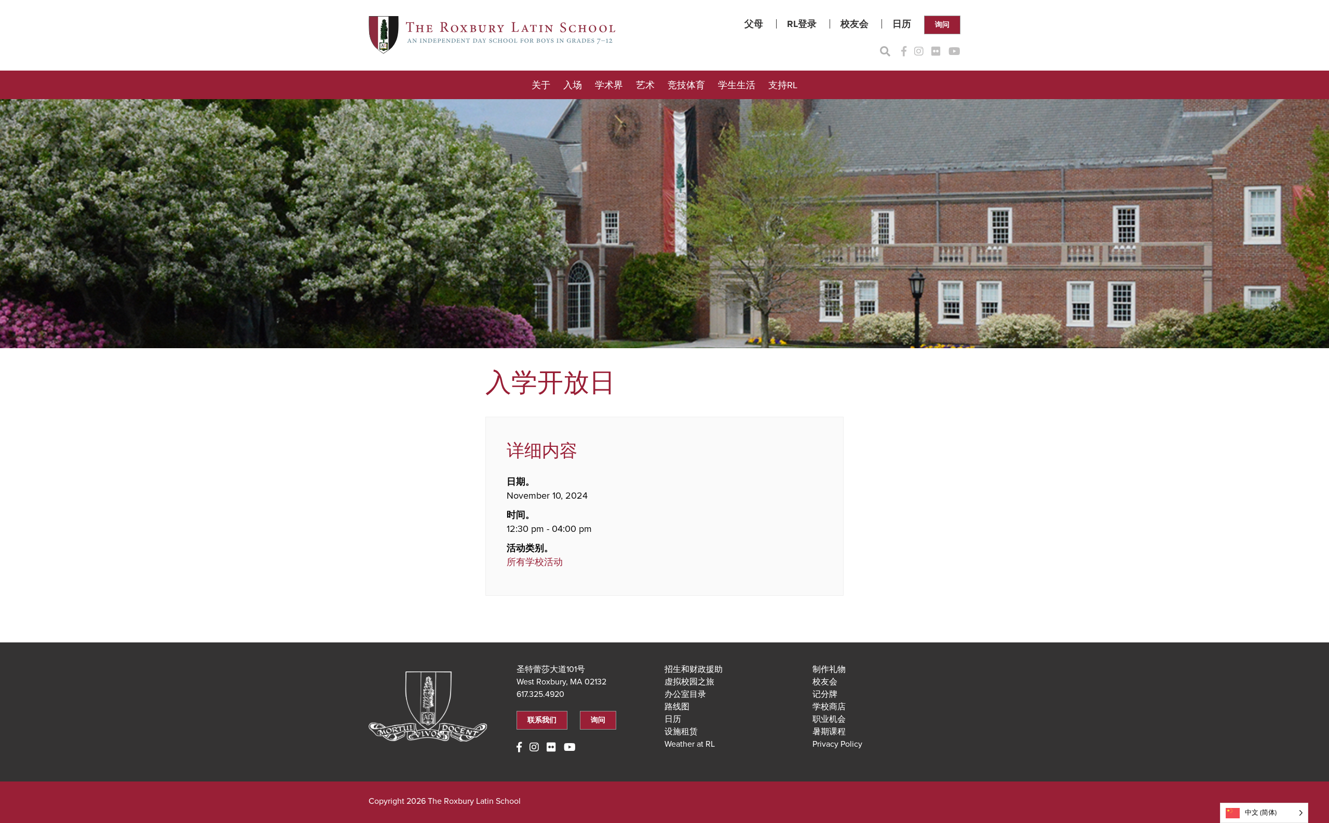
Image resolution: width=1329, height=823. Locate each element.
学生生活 (736, 85)
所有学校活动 (535, 562)
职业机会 (829, 719)
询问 (942, 24)
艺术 (645, 85)
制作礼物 (829, 669)
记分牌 (824, 694)
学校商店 (829, 707)
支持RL (782, 85)
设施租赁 (681, 731)
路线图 (676, 707)
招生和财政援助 (693, 669)
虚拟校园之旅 (689, 682)
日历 (901, 24)
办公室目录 (685, 694)
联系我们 (542, 720)
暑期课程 (829, 731)
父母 (753, 24)
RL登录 (802, 24)
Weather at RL (689, 744)
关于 (541, 85)
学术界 (609, 85)
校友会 (854, 24)
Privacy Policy (837, 744)
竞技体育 (686, 85)
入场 (572, 85)
